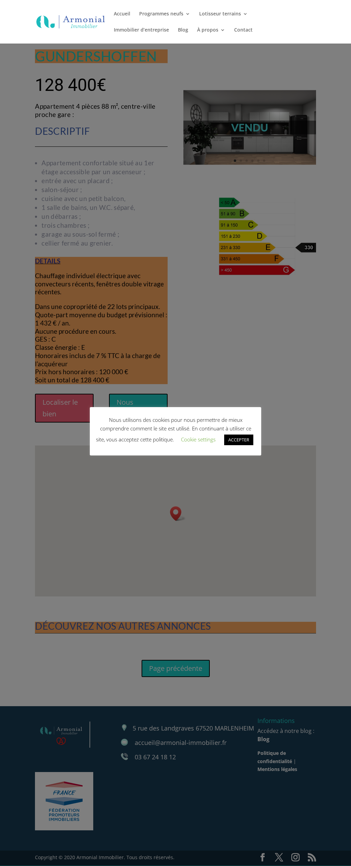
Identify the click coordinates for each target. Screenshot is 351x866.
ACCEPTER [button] (238, 440)
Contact (243, 30)
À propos (207, 30)
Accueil (122, 14)
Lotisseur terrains (220, 14)
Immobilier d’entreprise (141, 30)
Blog (183, 30)
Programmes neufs (161, 14)
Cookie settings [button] (198, 439)
